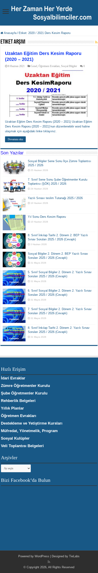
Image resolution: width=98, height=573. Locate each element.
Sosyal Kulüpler (15, 438)
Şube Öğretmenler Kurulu (24, 393)
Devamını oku (15, 139)
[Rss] (49, 562)
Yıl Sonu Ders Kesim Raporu (47, 216)
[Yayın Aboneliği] (96, 42)
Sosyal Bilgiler (69, 66)
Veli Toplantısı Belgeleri (22, 446)
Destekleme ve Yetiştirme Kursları (31, 423)
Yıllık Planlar (12, 408)
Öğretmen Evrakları (49, 66)
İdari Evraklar (13, 378)
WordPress (42, 556)
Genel (34, 66)
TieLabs (74, 556)
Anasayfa (9, 33)
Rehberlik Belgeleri (18, 401)
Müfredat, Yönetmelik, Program (29, 431)
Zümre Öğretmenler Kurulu (25, 386)
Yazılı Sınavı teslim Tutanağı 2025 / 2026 (55, 198)
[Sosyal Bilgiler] (49, 12)
